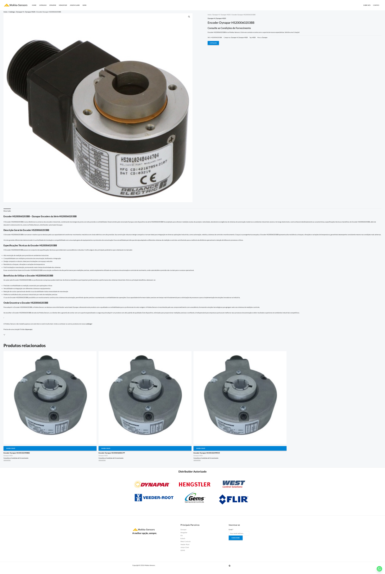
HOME (34, 5)
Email (231, 529)
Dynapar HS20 (30, 12)
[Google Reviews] (229, 566)
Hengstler (63, 5)
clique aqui (28, 329)
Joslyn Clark (75, 5)
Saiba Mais (10, 448)
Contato (376, 5)
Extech (182, 538)
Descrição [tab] (7, 211)
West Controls (185, 541)
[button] (189, 17)
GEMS (84, 5)
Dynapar (52, 5)
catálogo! (89, 324)
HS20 (254, 37)
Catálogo (43, 5)
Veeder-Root (184, 544)
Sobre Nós (366, 5)
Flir (181, 535)
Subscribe (236, 538)
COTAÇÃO (213, 43)
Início (5, 12)
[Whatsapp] (379, 568)
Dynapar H (20, 12)
